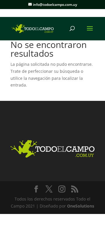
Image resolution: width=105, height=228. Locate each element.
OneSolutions (80, 206)
